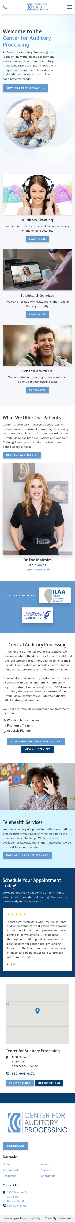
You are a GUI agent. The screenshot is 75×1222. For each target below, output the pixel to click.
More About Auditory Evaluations (36, 741)
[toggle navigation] (70, 7)
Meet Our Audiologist (22, 455)
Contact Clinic (20, 1083)
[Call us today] (5, 7)
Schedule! (15, 1145)
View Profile (35, 569)
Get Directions (49, 1083)
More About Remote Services (27, 855)
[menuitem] (18, 1164)
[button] (37, 1011)
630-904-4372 (16, 1205)
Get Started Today (23, 88)
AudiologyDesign (32, 1218)
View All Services (38, 749)
